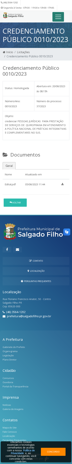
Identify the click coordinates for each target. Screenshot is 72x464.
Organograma (10, 351)
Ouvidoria (8, 382)
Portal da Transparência (15, 386)
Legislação (8, 355)
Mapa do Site (10, 427)
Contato (37, 260)
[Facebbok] (7, 249)
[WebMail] (17, 249)
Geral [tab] (9, 166)
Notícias (7, 404)
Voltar (16, 202)
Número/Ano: (12, 101)
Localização (37, 270)
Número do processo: (49, 101)
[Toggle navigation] (58, 17)
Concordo (53, 451)
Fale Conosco (10, 431)
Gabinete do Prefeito (14, 347)
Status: (9, 88)
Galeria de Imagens (13, 409)
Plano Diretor (10, 359)
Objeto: (9, 116)
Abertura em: (44, 86)
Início (9, 52)
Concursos (8, 378)
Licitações (23, 52)
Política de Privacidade (23, 452)
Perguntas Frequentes (37, 281)
